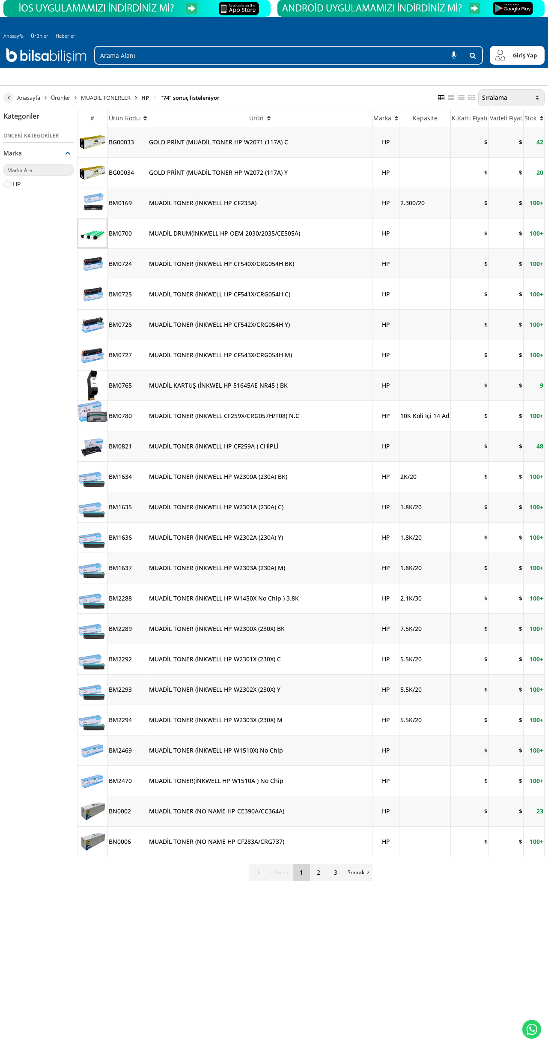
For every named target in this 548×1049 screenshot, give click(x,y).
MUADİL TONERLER (106, 98)
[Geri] (8, 98)
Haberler (65, 36)
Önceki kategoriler (31, 135)
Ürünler (39, 36)
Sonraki (357, 872)
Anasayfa (13, 36)
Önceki (281, 872)
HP (145, 98)
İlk (257, 872)
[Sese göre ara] (453, 55)
